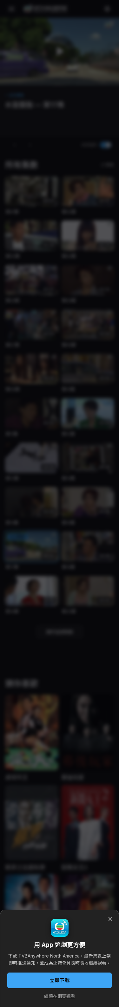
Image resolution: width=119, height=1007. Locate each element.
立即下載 (60, 980)
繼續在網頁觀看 (59, 996)
